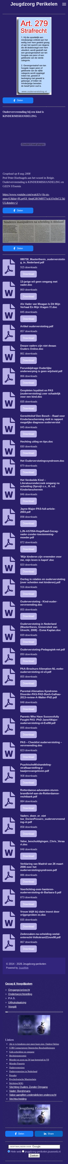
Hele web (16, 1151)
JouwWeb (23, 968)
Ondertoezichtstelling (20, 994)
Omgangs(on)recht (19, 989)
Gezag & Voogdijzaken (18, 983)
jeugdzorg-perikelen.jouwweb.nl (43, 1151)
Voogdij (12, 1006)
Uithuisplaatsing (17, 1002)
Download (28, 273)
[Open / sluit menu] (64, 4)
